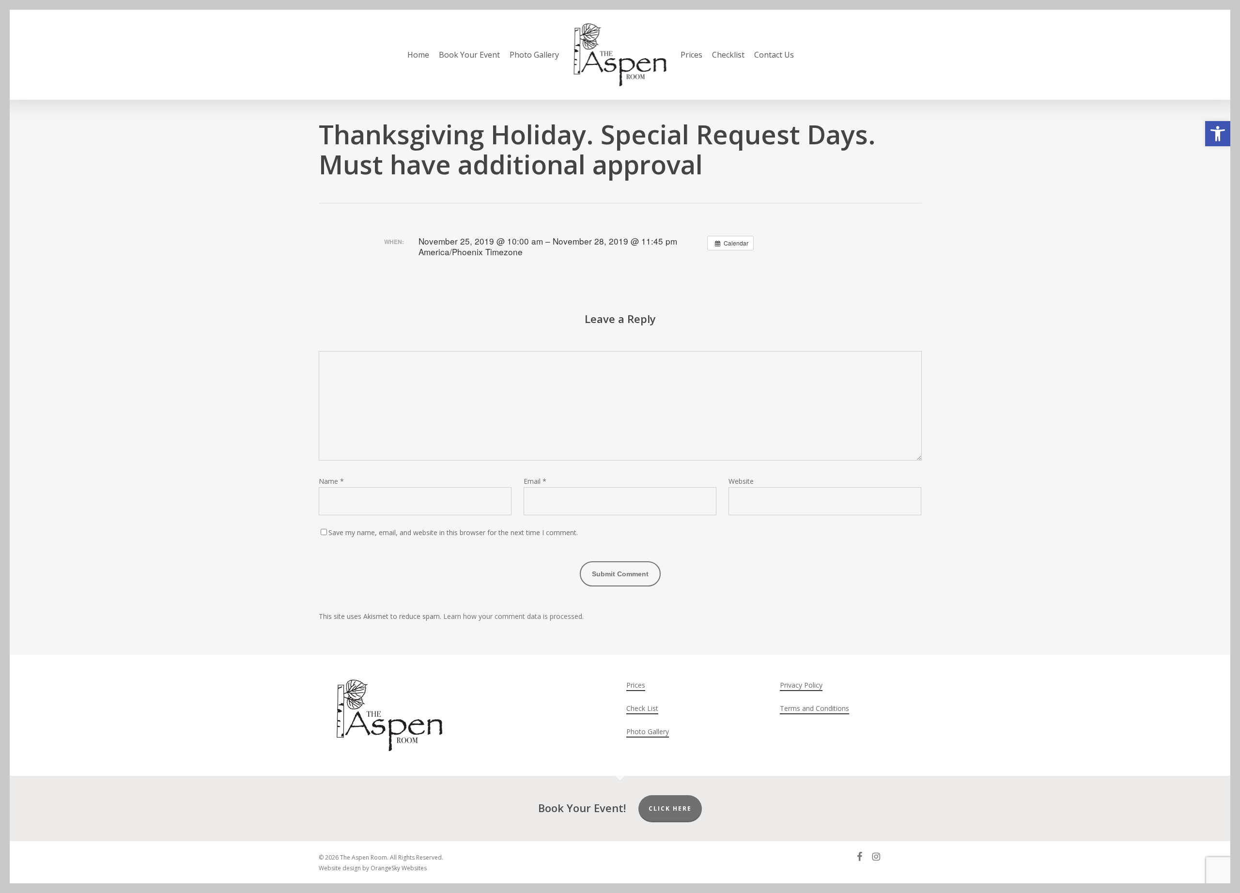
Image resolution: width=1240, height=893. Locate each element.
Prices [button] (635, 685)
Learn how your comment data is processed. (513, 616)
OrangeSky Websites (399, 868)
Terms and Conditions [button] (814, 708)
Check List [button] (642, 708)
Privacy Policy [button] (801, 685)
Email (535, 481)
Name (331, 481)
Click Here (670, 808)
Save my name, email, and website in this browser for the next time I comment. (453, 532)
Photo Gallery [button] (647, 731)
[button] (1217, 133)
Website (741, 481)
